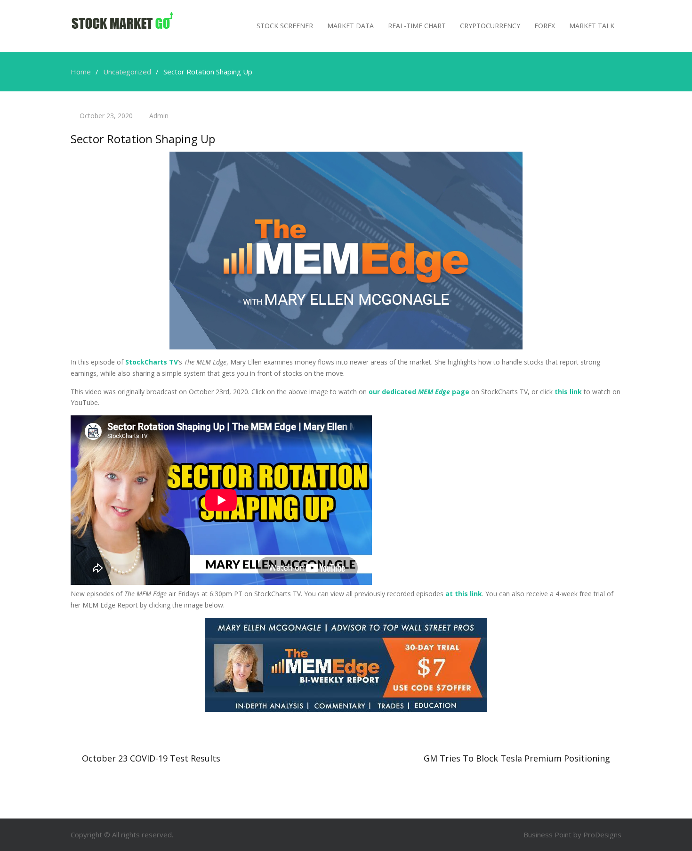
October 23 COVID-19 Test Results (151, 758)
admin (159, 115)
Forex (544, 25)
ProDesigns (602, 834)
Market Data (350, 25)
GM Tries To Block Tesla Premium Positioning (517, 758)
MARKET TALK (591, 25)
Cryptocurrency (490, 25)
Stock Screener (285, 25)
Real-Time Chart (417, 25)
